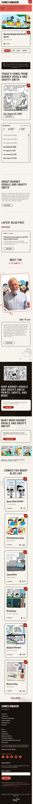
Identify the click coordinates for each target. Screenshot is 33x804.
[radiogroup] (18, 129)
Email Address (6, 771)
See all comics (15, 697)
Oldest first (23, 129)
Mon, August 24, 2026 (10, 139)
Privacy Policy (5, 734)
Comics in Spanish (6, 720)
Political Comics (5, 722)
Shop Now (8, 407)
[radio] (9, 129)
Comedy (10, 508)
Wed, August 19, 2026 (10, 158)
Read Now (9, 116)
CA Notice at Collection (7, 738)
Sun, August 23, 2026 (9, 143)
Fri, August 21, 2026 (9, 151)
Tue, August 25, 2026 (9, 135)
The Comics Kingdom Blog (8, 718)
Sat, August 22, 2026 (9, 147)
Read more (8, 205)
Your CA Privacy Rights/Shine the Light (11, 740)
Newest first (12, 129)
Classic (10, 544)
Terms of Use (5, 742)
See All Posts (6, 226)
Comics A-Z (4, 714)
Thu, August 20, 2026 (9, 154)
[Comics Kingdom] (10, 706)
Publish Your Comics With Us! (9, 749)
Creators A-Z (5, 716)
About (3, 729)
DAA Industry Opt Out (7, 736)
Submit (6, 778)
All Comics (4, 725)
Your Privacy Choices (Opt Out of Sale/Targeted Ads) (15, 746)
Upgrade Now (9, 439)
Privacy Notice (15, 785)
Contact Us (4, 731)
